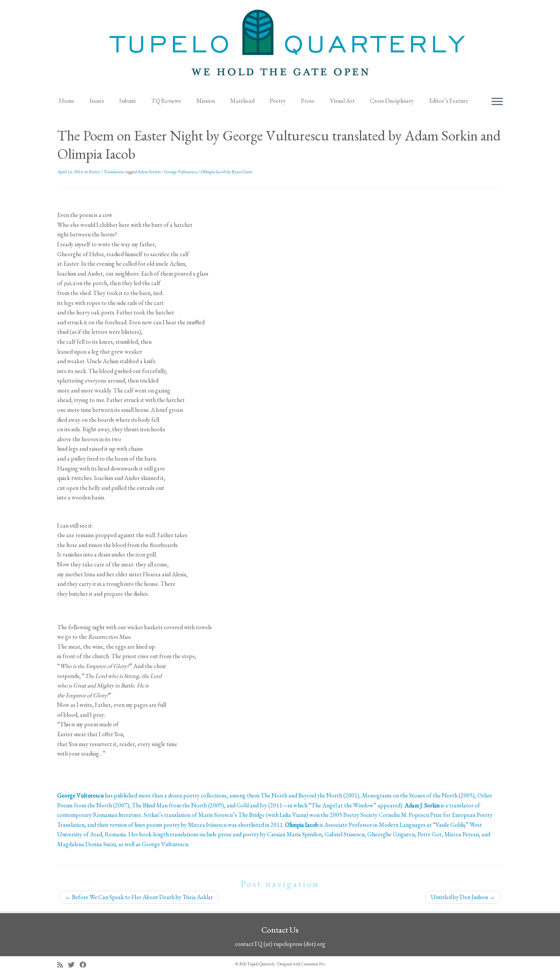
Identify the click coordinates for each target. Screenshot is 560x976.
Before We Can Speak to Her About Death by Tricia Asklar (139, 897)
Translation (113, 172)
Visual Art (342, 101)
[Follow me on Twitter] (74, 965)
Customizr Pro (313, 963)
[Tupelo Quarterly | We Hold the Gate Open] (280, 46)
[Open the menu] (497, 102)
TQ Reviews (166, 101)
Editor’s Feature (448, 101)
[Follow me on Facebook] (85, 965)
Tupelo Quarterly (261, 963)
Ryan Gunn (241, 172)
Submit (127, 101)
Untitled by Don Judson (463, 897)
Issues (97, 101)
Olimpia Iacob (213, 172)
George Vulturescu (181, 172)
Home (66, 101)
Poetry (278, 101)
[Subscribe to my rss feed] (62, 965)
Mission (205, 101)
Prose (308, 101)
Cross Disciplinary (392, 101)
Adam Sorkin (149, 172)
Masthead (242, 101)
